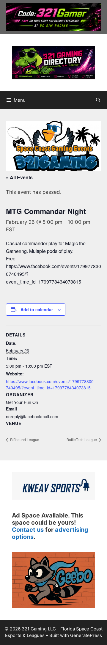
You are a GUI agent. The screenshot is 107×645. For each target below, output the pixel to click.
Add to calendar (37, 309)
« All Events (19, 177)
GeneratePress (86, 635)
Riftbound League (24, 439)
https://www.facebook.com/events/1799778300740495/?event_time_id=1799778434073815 (50, 384)
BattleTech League (82, 439)
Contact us (28, 529)
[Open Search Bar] (98, 100)
